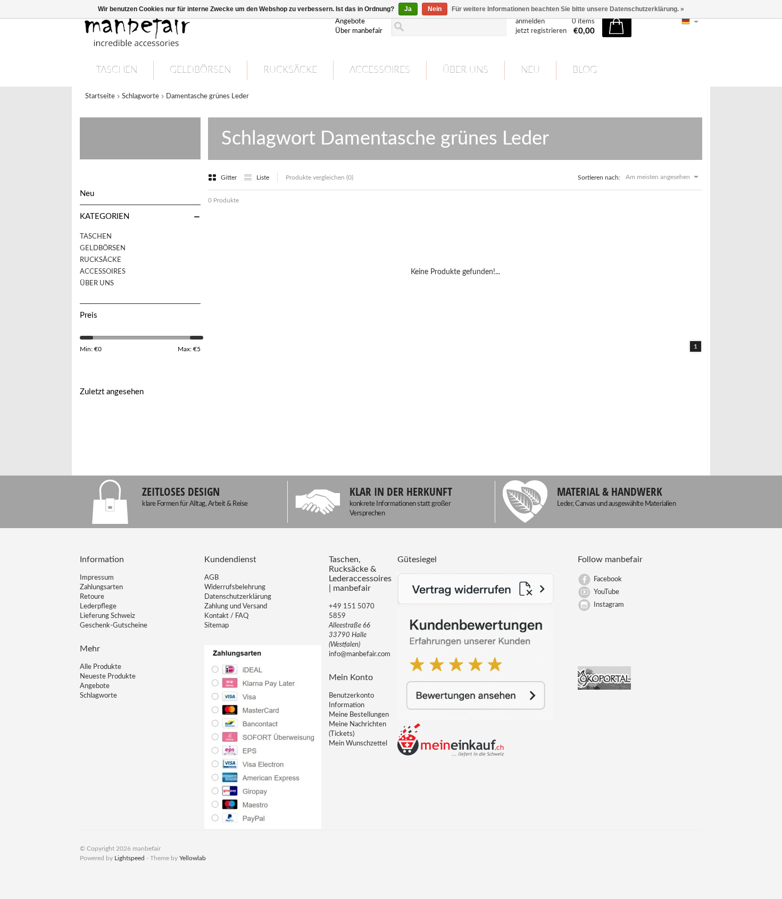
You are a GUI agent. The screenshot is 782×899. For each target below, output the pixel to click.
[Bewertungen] (475, 718)
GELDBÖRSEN (200, 70)
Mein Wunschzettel (358, 743)
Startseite (100, 96)
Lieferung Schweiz (107, 616)
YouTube (606, 592)
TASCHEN (116, 70)
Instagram (609, 604)
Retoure (92, 596)
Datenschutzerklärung (237, 596)
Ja (408, 9)
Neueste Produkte (108, 676)
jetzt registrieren (541, 31)
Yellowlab (192, 858)
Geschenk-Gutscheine (113, 625)
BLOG (584, 70)
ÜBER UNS (465, 70)
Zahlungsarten (101, 587)
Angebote (350, 21)
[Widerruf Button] (475, 602)
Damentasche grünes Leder (207, 96)
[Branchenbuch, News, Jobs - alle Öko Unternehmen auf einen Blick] (604, 687)
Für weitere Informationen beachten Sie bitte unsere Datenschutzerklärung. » (568, 9)
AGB (211, 577)
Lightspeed (129, 858)
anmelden (530, 21)
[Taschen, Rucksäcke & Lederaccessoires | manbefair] (201, 27)
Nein (435, 9)
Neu (530, 70)
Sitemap (216, 625)
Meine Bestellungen (359, 714)
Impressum (97, 577)
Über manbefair (358, 31)
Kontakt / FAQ (226, 616)
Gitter (229, 177)
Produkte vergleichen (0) (319, 177)
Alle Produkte (100, 667)
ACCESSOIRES (380, 70)
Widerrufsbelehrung (234, 587)
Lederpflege (98, 606)
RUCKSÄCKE (290, 70)
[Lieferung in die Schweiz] (450, 754)
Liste (262, 177)
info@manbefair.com (359, 654)
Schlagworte (140, 96)
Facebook (608, 579)
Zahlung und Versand (235, 606)
